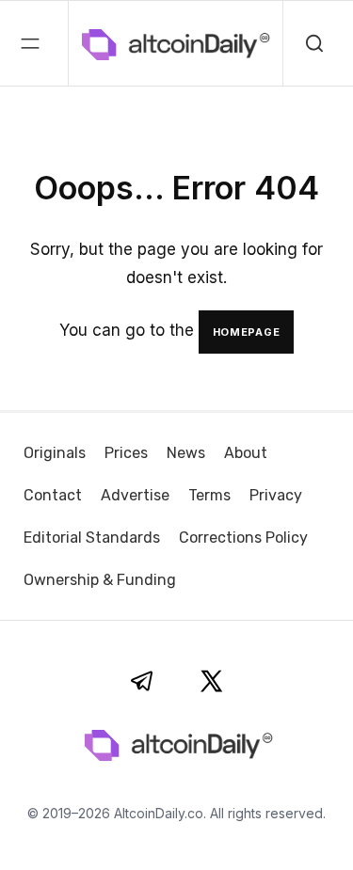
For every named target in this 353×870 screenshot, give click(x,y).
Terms (209, 495)
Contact (53, 495)
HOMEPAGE (247, 332)
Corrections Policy (243, 537)
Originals (55, 453)
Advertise (135, 495)
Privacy (275, 495)
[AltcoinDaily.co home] (96, 43)
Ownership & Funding (100, 580)
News (186, 453)
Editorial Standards (92, 537)
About (245, 453)
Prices (126, 453)
